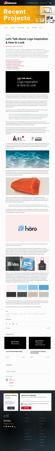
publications (36, 313)
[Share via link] (17, 323)
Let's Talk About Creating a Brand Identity (38, 352)
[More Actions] (48, 379)
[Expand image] (13, 264)
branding (8, 313)
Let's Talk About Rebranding (14, 351)
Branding (13, 27)
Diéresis (25, 449)
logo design (43, 313)
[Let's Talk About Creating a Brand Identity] (40, 343)
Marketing (34, 27)
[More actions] (48, 35)
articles (30, 313)
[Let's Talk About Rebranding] (15, 343)
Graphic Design (21, 27)
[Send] (15, 426)
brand (25, 313)
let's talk (8, 316)
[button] (50, 3)
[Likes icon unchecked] (10, 386)
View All (6, 27)
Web (28, 27)
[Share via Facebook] (6, 323)
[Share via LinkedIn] (13, 323)
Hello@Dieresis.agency (34, 2)
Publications (8, 319)
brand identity (15, 313)
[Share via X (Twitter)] (10, 323)
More (40, 27)
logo (21, 313)
